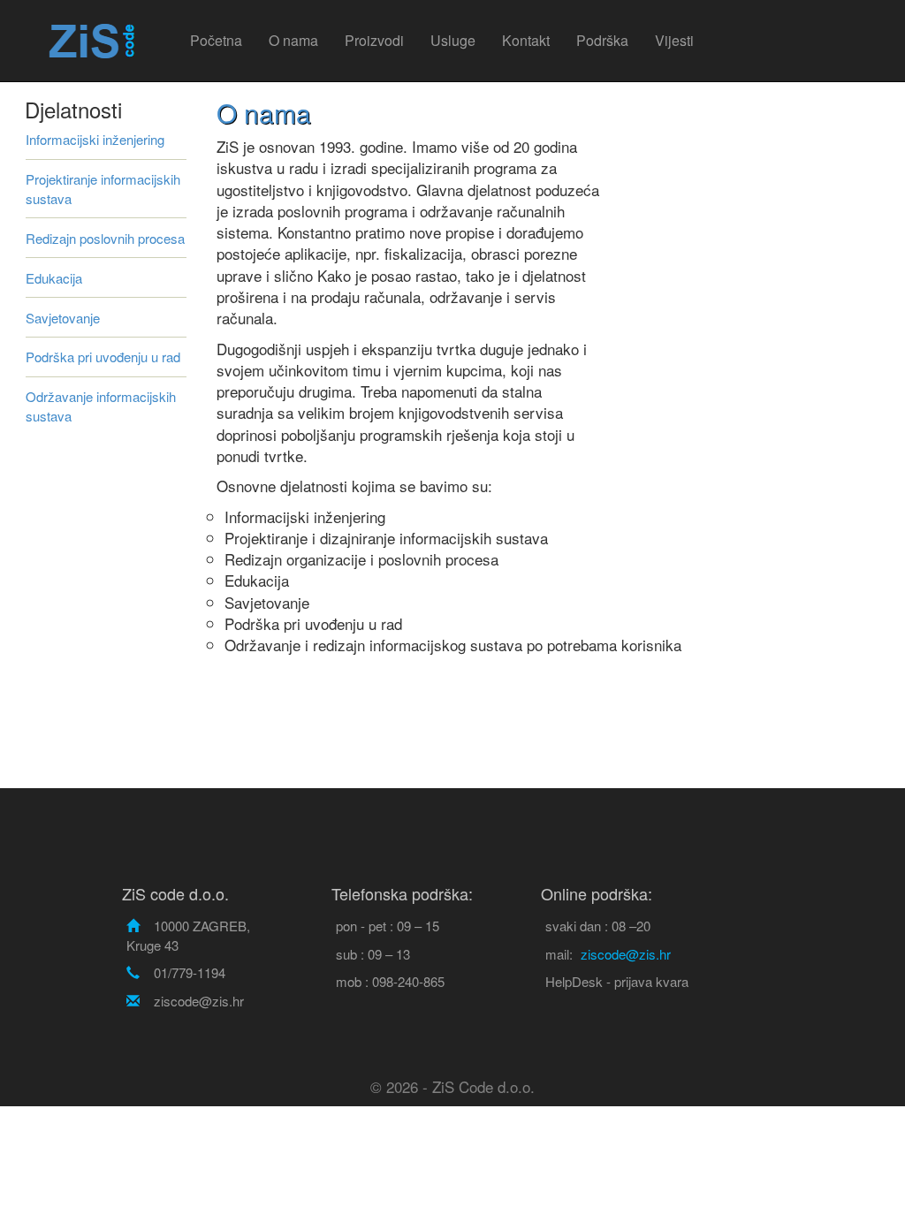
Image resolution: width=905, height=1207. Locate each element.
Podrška (602, 40)
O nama (293, 40)
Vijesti (674, 40)
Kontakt (526, 40)
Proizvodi (374, 40)
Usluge (452, 40)
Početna (216, 40)
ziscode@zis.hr (626, 954)
